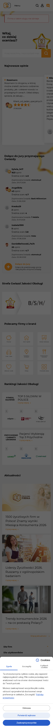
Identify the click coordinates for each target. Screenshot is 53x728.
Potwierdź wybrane (26, 715)
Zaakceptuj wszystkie (26, 723)
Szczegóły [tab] (26, 666)
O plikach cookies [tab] (44, 666)
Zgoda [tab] (9, 666)
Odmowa (26, 708)
